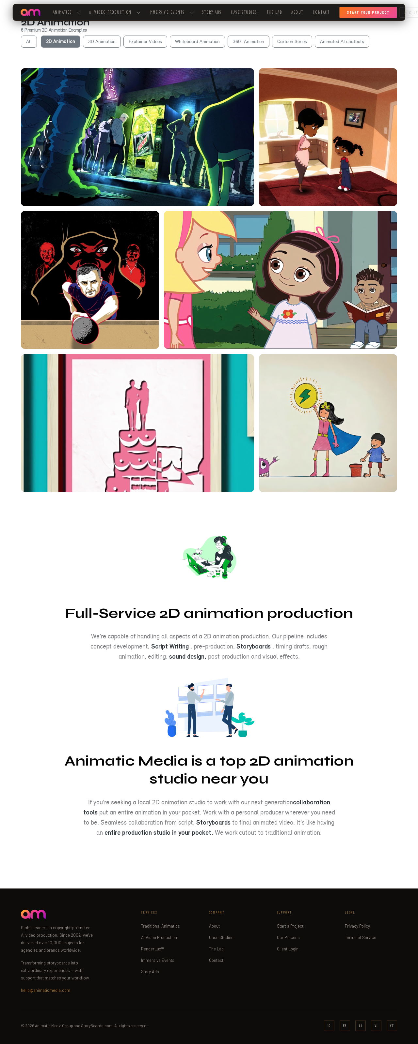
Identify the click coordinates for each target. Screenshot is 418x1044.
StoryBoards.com (97, 1025)
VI (376, 1025)
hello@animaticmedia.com (45, 990)
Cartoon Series (292, 41)
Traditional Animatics (160, 926)
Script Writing (170, 646)
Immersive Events (167, 12)
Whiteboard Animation (197, 41)
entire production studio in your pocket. (158, 832)
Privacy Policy (357, 926)
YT (392, 1025)
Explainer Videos (145, 41)
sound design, (187, 656)
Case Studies (244, 12)
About (297, 12)
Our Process (288, 937)
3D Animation (102, 41)
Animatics (62, 12)
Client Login (287, 948)
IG (329, 1025)
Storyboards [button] (253, 646)
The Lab (274, 12)
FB (345, 1025)
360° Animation (248, 41)
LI (360, 1025)
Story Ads (212, 12)
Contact (321, 12)
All (29, 41)
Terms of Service (360, 937)
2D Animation (60, 41)
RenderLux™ (152, 948)
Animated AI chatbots (342, 41)
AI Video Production (159, 937)
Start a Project (290, 926)
